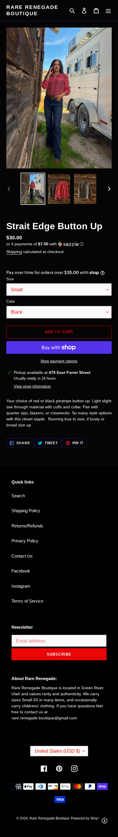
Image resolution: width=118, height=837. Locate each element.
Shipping (14, 251)
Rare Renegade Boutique (32, 10)
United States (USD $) (57, 751)
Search (18, 495)
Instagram (20, 586)
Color (10, 301)
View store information (32, 386)
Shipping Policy (25, 510)
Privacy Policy (24, 540)
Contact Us (22, 556)
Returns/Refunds (27, 525)
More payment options (59, 361)
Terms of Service (27, 601)
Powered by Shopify (86, 818)
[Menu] (108, 10)
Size (10, 279)
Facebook (20, 570)
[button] (45, 244)
